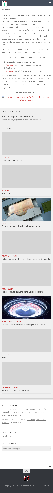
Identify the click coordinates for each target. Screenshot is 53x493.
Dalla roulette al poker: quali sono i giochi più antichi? (24, 324)
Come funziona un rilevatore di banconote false (22, 226)
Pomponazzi (7, 193)
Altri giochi (6, 321)
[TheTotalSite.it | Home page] (13, 3)
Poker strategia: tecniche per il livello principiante (22, 291)
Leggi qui (34, 412)
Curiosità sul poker (9, 256)
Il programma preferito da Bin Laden (17, 116)
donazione (30, 419)
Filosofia (5, 157)
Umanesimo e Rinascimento (14, 160)
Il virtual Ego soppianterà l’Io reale (16, 390)
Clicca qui (9, 65)
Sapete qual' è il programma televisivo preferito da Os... (22, 119)
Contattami (10, 70)
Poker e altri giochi (19, 321)
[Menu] (50, 3)
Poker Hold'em (8, 289)
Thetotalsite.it (7, 436)
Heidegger (6, 357)
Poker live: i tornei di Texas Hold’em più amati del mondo (26, 259)
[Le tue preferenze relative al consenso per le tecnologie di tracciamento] (4, 4)
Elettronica (6, 223)
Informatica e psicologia (12, 387)
